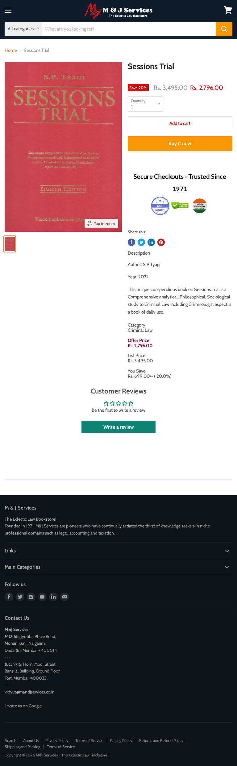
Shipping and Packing (22, 746)
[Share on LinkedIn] (151, 242)
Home (11, 50)
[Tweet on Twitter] (141, 242)
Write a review (118, 427)
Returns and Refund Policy (161, 740)
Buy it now (179, 143)
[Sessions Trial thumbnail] (9, 244)
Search (10, 740)
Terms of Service (89, 740)
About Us (31, 740)
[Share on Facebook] (131, 242)
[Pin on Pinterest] (161, 242)
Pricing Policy (121, 740)
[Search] (224, 29)
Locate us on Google (23, 706)
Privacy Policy (57, 740)
